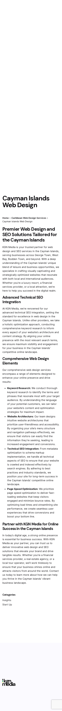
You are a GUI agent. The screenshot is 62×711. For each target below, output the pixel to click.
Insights (6, 600)
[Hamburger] (6, 42)
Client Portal (48, 42)
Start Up (7, 604)
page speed (14, 492)
